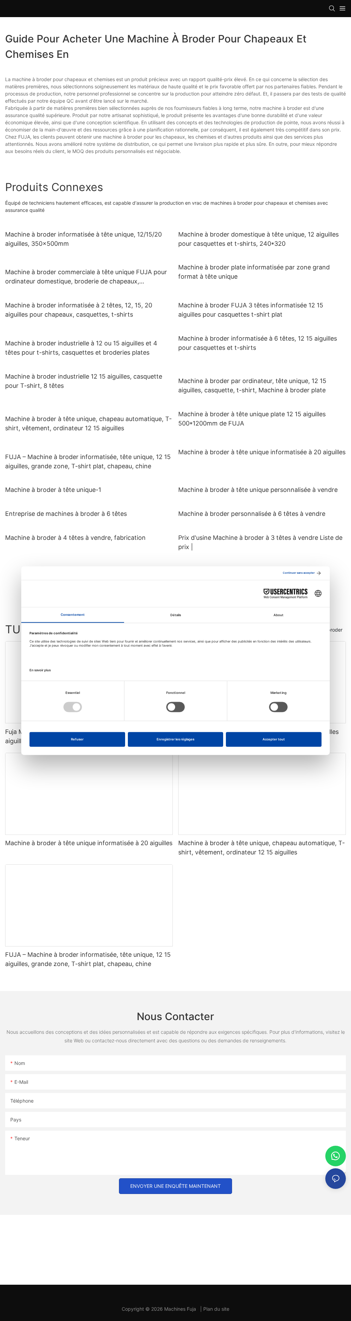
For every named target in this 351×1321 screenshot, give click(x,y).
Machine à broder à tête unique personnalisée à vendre (258, 489)
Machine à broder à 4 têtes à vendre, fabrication (75, 537)
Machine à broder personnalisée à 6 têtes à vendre (251, 513)
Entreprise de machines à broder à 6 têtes (66, 513)
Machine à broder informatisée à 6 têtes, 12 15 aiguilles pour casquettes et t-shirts (257, 343)
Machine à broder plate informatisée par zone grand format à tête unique (254, 272)
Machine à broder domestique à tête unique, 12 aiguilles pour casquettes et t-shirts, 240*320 (258, 239)
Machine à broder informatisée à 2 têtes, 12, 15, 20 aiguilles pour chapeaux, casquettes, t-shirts (78, 310)
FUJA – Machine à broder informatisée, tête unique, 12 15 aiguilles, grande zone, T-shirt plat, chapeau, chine (88, 461)
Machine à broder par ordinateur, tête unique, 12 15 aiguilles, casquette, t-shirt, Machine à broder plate (252, 385)
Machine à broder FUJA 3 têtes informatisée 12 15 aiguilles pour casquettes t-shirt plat (250, 310)
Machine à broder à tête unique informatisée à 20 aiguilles (262, 452)
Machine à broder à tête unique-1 (53, 489)
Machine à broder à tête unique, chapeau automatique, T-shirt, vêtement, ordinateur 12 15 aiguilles (88, 423)
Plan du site (216, 1309)
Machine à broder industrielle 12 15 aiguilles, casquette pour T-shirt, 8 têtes (83, 381)
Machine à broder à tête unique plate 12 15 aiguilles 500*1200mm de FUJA (252, 418)
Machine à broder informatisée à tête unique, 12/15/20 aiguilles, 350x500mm (83, 239)
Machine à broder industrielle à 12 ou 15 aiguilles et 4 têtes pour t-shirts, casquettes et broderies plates (81, 348)
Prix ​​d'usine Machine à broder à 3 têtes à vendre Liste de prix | (260, 542)
